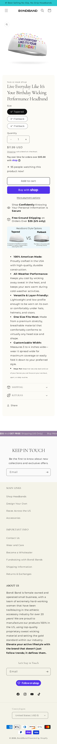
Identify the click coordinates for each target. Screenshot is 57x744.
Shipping (11, 152)
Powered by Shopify (38, 738)
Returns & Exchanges (18, 574)
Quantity (12, 133)
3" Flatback (17, 118)
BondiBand (22, 738)
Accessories (13, 518)
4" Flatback (17, 126)
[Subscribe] (47, 472)
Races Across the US (18, 510)
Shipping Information (19, 566)
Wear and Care (15, 545)
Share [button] (14, 405)
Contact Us (13, 538)
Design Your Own (16, 503)
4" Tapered (17, 111)
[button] (6, 10)
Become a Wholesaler (19, 552)
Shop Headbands (16, 496)
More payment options (28, 197)
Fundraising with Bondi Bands (24, 559)
